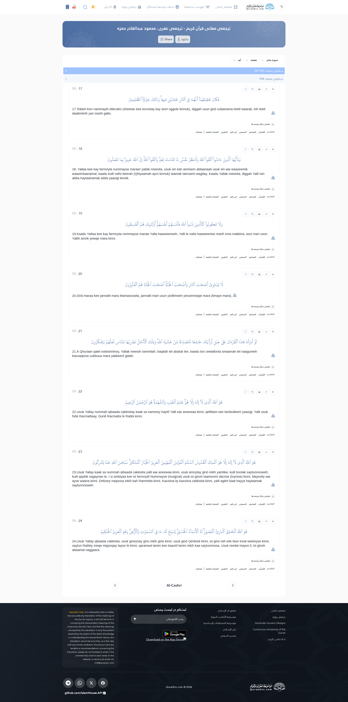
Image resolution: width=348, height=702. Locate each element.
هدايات (199, 132)
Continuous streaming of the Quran (269, 631)
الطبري (224, 132)
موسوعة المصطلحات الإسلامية (220, 623)
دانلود (184, 39)
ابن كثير (233, 132)
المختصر (252, 132)
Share (168, 39)
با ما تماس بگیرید (276, 639)
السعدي (242, 132)
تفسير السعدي (228, 635)
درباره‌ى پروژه (279, 616)
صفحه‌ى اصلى (278, 610)
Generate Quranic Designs (270, 623)
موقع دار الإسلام (227, 610)
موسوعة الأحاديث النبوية (223, 616)
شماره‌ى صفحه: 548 (271, 78)
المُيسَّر (262, 132)
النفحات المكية (212, 132)
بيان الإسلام (229, 629)
